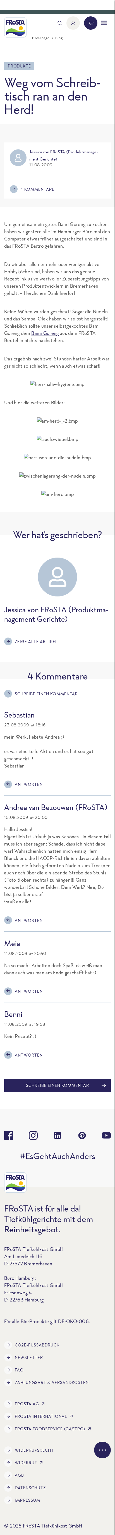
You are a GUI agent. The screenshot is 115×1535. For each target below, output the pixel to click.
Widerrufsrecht (34, 1450)
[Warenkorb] (90, 23)
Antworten (29, 784)
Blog (59, 38)
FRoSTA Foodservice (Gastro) (50, 1428)
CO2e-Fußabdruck (37, 1345)
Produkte (19, 66)
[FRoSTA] (15, 27)
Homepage (40, 38)
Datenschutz (30, 1487)
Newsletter (29, 1357)
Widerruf (26, 1462)
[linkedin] (57, 1135)
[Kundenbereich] (73, 23)
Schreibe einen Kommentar (46, 693)
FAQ (19, 1370)
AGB (19, 1475)
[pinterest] (82, 1135)
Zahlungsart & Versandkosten (52, 1382)
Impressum (27, 1500)
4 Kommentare (37, 189)
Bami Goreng (45, 333)
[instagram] (33, 1135)
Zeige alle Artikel (36, 641)
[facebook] (8, 1135)
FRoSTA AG (27, 1403)
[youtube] (106, 1135)
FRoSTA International (41, 1416)
